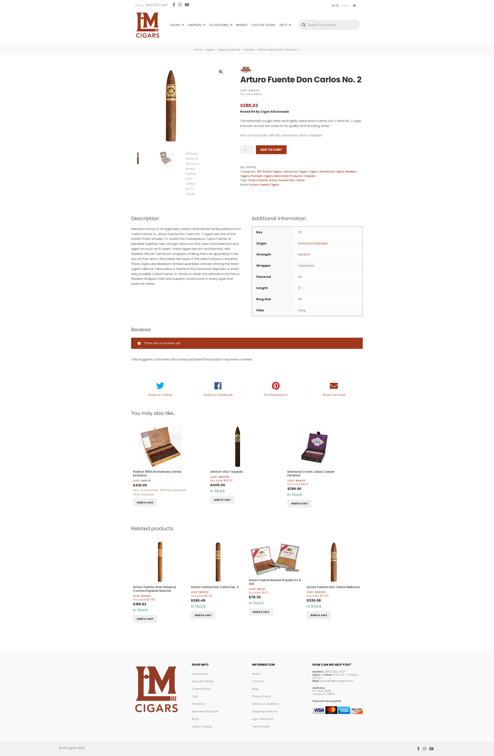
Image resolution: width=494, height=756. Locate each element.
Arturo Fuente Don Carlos (287, 180)
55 (300, 299)
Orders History (201, 689)
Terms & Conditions (265, 704)
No (300, 277)
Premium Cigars (262, 176)
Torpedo (249, 50)
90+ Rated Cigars (269, 171)
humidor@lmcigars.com (337, 681)
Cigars (175, 25)
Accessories (219, 25)
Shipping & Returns (265, 711)
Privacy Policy (261, 696)
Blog (255, 689)
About (256, 674)
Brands (241, 25)
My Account (200, 674)
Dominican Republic (313, 243)
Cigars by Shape (228, 50)
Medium (304, 254)
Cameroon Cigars (295, 171)
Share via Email (334, 395)
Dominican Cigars (332, 171)
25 (300, 232)
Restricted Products (288, 176)
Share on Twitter (160, 395)
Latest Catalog (202, 726)
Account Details (202, 681)
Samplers (195, 25)
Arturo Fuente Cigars (264, 185)
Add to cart (271, 149)
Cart (195, 696)
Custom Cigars (263, 25)
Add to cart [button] (145, 502)
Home (198, 50)
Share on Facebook (218, 395)
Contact (257, 681)
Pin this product (276, 395)
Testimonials (260, 726)
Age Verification (262, 719)
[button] (221, 72)
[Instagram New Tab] (180, 4)
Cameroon (306, 265)
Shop (195, 719)
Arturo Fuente (258, 180)
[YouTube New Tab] (187, 4)
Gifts (283, 25)
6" (299, 288)
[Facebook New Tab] (174, 4)
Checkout (198, 704)
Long (301, 310)
